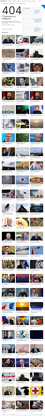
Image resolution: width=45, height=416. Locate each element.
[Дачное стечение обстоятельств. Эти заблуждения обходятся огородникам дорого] (36, 224)
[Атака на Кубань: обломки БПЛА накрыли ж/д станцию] (22, 224)
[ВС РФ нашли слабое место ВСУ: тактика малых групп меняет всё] (8, 97)
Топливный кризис (22, 3)
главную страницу (11, 24)
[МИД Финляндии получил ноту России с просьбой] (8, 69)
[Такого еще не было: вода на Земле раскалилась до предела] (22, 308)
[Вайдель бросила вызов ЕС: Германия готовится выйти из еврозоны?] (22, 322)
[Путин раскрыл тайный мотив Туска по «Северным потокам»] (36, 280)
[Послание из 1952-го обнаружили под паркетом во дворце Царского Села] (8, 55)
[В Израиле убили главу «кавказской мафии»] (36, 393)
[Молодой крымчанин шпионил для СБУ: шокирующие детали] (22, 210)
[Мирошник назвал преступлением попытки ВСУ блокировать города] (8, 336)
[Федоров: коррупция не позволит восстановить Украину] (22, 294)
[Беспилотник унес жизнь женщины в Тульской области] (8, 168)
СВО (17, 3)
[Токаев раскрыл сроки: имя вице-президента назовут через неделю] (36, 139)
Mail (1, 415)
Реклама (7, 415)
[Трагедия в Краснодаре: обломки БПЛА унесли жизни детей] (36, 41)
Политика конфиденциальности (28, 415)
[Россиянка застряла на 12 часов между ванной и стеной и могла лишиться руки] (22, 336)
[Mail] (1, 1)
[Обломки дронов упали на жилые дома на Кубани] (8, 294)
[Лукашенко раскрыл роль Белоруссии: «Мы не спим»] (36, 238)
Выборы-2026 (5, 3)
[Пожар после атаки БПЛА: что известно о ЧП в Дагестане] (36, 196)
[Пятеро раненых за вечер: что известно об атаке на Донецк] (22, 55)
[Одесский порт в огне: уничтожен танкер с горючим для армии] (22, 350)
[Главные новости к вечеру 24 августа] (8, 322)
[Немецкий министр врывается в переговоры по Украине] (8, 139)
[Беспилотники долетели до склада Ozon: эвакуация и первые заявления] (36, 55)
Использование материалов (35, 415)
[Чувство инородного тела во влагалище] (8, 407)
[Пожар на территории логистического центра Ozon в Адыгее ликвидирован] (22, 379)
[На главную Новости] (4, 1)
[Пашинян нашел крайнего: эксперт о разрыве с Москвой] (22, 154)
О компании (4, 415)
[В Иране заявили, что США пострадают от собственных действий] (8, 350)
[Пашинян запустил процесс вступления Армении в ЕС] (22, 365)
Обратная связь (42, 415)
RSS (10, 415)
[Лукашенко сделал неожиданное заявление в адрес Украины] (8, 41)
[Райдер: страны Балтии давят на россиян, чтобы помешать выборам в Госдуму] (22, 196)
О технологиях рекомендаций (19, 415)
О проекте (13, 415)
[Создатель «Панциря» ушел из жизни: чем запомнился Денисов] (22, 407)
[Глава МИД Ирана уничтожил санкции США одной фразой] (8, 125)
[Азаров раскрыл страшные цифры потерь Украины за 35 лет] (8, 154)
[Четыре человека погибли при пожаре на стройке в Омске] (36, 210)
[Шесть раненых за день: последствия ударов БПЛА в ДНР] (8, 379)
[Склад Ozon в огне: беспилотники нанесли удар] (8, 111)
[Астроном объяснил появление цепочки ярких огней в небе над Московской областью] (36, 336)
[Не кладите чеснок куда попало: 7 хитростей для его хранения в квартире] (8, 266)
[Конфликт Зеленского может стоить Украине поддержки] (22, 111)
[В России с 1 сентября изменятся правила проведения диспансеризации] (22, 69)
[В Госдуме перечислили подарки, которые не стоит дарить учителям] (36, 322)
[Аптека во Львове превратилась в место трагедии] (22, 41)
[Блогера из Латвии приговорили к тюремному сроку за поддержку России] (36, 407)
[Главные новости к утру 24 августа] (22, 125)
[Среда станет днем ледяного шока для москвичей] (22, 139)
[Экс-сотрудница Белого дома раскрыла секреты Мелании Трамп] (36, 69)
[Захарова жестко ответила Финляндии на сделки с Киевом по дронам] (36, 111)
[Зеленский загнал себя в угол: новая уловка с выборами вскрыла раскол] (8, 238)
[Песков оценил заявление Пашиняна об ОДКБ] (8, 224)
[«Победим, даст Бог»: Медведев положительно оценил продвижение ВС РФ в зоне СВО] (36, 350)
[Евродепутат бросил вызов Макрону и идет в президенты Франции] (8, 308)
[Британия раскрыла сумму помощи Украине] (8, 280)
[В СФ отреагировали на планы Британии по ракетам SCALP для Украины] (22, 252)
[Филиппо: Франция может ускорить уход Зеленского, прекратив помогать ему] (36, 97)
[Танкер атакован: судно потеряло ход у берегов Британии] (36, 125)
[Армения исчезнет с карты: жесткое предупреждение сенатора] (8, 182)
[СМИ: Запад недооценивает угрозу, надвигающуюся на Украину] (22, 280)
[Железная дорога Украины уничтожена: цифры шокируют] (36, 154)
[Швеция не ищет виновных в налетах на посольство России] (36, 182)
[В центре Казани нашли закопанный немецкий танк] (36, 83)
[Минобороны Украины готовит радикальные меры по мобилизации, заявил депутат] (22, 97)
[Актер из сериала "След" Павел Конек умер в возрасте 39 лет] (22, 83)
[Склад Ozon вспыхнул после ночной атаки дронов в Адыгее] (8, 210)
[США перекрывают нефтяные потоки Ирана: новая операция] (36, 294)
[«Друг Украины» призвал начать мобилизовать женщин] (8, 393)
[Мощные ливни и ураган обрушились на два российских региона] (22, 238)
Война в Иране (12, 3)
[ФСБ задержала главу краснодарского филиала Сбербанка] (36, 266)
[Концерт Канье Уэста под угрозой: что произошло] (8, 365)
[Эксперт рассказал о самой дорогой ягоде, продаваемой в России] (8, 83)
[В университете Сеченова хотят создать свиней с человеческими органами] (36, 365)
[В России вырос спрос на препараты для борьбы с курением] (36, 168)
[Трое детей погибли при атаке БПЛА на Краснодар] (8, 196)
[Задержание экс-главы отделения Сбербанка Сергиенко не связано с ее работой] (36, 379)
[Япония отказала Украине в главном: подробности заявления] (22, 182)
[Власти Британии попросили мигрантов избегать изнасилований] (22, 168)
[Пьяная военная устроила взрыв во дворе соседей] (36, 308)
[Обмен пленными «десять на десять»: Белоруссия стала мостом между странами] (36, 252)
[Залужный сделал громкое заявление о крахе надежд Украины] (22, 266)
